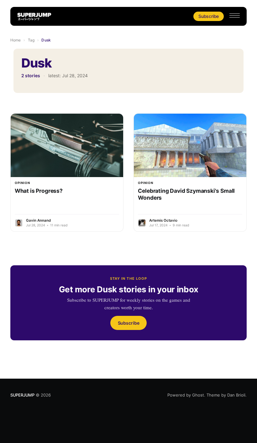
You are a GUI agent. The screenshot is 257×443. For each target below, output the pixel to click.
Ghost (198, 394)
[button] (234, 15)
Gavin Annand (38, 220)
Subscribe (208, 16)
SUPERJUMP (22, 394)
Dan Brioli (236, 394)
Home (15, 40)
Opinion (22, 183)
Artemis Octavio (163, 220)
